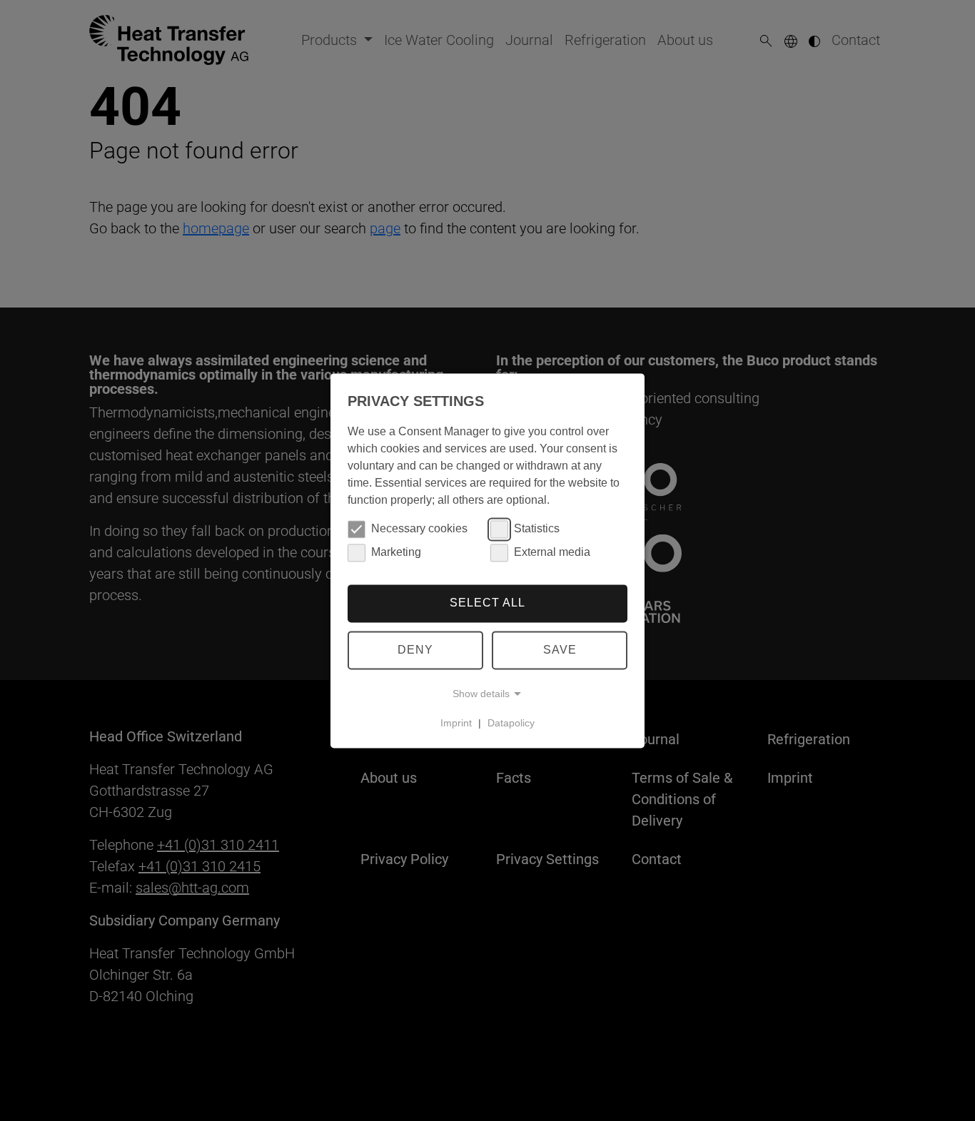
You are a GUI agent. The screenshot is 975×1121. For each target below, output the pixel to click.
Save (560, 650)
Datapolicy (511, 723)
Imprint (456, 723)
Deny (415, 650)
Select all (487, 603)
